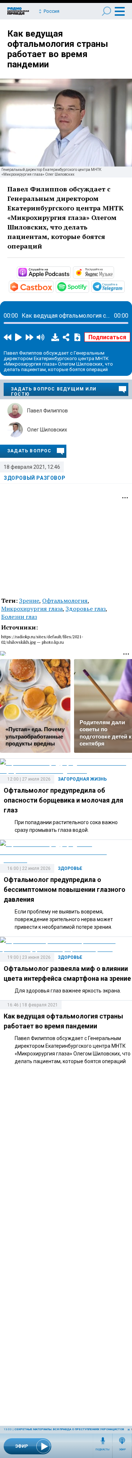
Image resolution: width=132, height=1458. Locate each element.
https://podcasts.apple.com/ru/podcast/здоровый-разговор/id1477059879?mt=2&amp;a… (70, 272)
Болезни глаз (19, 617)
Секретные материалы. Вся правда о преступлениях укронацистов (69, 1429)
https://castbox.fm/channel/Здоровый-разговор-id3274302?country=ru (53, 286)
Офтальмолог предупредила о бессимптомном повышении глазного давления (64, 889)
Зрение (29, 601)
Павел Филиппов (47, 411)
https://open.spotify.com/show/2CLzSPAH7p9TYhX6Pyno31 (88, 286)
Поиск (106, 11)
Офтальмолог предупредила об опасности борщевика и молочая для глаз (63, 800)
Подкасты (103, 1449)
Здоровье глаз (86, 609)
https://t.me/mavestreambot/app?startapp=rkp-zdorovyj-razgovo (124, 286)
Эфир (122, 1449)
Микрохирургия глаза (32, 609)
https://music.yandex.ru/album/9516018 (113, 272)
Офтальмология (65, 601)
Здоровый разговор (34, 478)
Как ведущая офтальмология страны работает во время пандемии (57, 49)
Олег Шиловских (47, 430)
